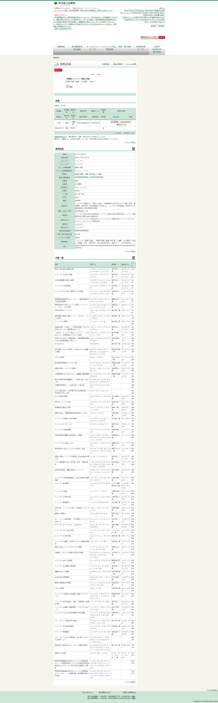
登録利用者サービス (140, 48)
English (161, 26)
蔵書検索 (61, 47)
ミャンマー (79, 224)
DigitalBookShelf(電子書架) (157, 49)
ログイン (58, 70)
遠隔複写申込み (59, 137)
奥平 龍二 (92, 174)
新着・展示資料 (124, 47)
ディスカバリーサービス (93, 48)
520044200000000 (82, 230)
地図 (133, 696)
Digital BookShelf (125, 121)
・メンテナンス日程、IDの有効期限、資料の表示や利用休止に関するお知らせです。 (83, 10)
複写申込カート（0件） (149, 37)
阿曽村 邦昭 (79, 174)
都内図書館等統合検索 (77, 48)
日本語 (153, 26)
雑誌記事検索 (118, 64)
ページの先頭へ (131, 142)
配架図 (116, 122)
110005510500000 (81, 177)
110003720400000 (96, 177)
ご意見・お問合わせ (129, 692)
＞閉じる (161, 8)
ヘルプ (161, 37)
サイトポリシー (87, 692)
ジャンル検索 (131, 64)
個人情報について (105, 692)
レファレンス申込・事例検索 (109, 48)
